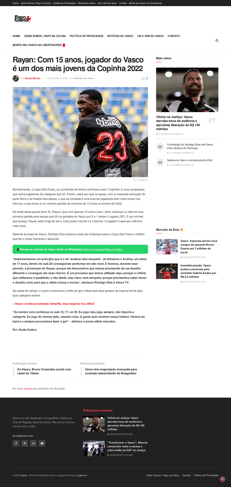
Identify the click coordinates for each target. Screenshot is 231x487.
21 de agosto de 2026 (193, 257)
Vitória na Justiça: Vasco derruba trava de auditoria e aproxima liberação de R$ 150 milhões (178, 122)
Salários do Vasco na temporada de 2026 (189, 160)
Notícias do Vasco (86, 3)
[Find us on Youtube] (42, 443)
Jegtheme (82, 475)
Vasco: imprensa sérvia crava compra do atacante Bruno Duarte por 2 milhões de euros (198, 246)
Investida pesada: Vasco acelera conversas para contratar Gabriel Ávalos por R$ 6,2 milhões (198, 271)
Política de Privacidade (64, 3)
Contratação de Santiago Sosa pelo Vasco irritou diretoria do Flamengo (190, 146)
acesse (28, 388)
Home (16, 3)
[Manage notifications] (222, 479)
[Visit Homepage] (23, 19)
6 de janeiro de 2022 (57, 78)
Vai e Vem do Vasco (107, 3)
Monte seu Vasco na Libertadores (145, 3)
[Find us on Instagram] (33, 443)
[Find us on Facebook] (16, 443)
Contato (123, 3)
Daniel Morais (32, 78)
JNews (23, 475)
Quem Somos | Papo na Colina (36, 3)
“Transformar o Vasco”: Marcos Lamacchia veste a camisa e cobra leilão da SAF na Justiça (127, 446)
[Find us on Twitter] (24, 443)
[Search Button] (217, 40)
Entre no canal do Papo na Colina (102, 249)
